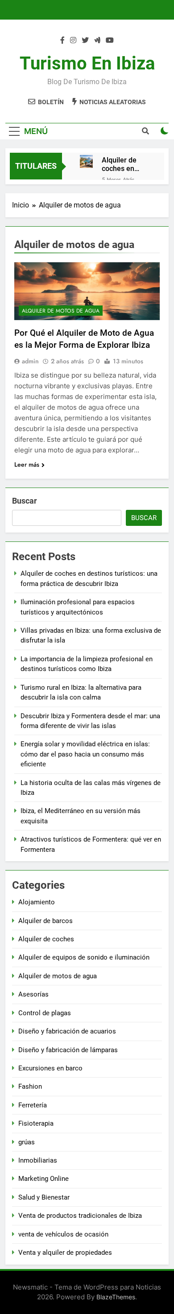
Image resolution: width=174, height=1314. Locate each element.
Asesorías (33, 994)
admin (30, 361)
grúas (26, 1142)
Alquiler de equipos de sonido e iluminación (83, 957)
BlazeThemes (115, 1297)
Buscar (24, 500)
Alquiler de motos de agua (60, 311)
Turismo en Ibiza (87, 63)
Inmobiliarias (37, 1160)
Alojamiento (36, 902)
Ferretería (32, 1105)
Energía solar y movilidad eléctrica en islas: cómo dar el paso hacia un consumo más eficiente (85, 754)
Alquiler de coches (46, 939)
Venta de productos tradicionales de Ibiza (80, 1216)
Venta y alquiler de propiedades (65, 1253)
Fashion (30, 1086)
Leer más (26, 464)
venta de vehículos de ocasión (63, 1234)
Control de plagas (44, 1013)
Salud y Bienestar (44, 1197)
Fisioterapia (36, 1123)
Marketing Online (43, 1179)
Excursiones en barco (50, 1068)
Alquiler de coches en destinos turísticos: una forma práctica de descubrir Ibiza (125, 164)
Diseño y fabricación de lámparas (68, 1050)
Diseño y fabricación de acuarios (67, 1031)
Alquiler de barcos (45, 921)
